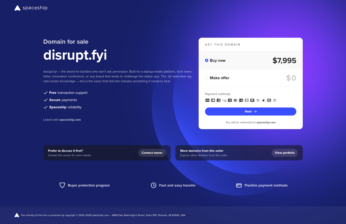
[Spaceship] (30, 8)
